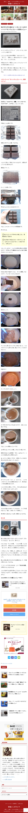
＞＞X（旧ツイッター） (8, 776)
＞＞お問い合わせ (7, 779)
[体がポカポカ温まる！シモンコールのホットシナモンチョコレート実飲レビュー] (15, 657)
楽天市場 (14, 610)
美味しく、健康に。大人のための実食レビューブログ (14, 809)
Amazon (14, 605)
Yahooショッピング (14, 614)
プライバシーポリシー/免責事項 (10, 803)
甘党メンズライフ (14, 4)
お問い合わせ (20, 803)
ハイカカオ (10, 663)
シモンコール (4, 663)
